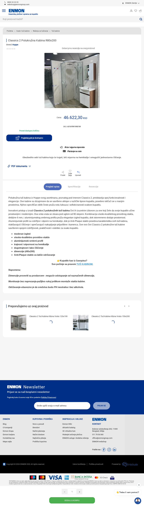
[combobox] (69, 19)
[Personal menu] (131, 10)
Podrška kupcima (40, 441)
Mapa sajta (7, 441)
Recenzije (93, 187)
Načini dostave (38, 434)
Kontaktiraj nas (9, 438)
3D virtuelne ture (68, 431)
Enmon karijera (9, 434)
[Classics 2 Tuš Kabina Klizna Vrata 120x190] (18, 322)
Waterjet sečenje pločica (72, 434)
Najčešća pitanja (39, 438)
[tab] (53, 186)
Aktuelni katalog (68, 427)
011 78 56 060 (97, 434)
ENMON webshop (99, 441)
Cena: (59, 117)
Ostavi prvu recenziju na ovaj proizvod (78, 48)
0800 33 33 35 (12, 2)
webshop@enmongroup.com (18, 4)
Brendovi (36, 427)
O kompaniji (7, 427)
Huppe (15, 45)
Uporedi (78, 175)
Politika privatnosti (48, 397)
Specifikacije (74, 187)
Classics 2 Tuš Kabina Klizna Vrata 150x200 (111, 316)
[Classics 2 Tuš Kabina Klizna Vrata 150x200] (80, 322)
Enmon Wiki (67, 424)
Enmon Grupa (8, 431)
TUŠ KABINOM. (84, 264)
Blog (4, 424)
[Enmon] (14, 386)
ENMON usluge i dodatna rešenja (75, 438)
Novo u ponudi (38, 424)
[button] (124, 306)
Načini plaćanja (39, 431)
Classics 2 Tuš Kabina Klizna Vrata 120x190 (48, 316)
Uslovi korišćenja (79, 464)
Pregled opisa (52, 187)
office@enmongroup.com (102, 438)
